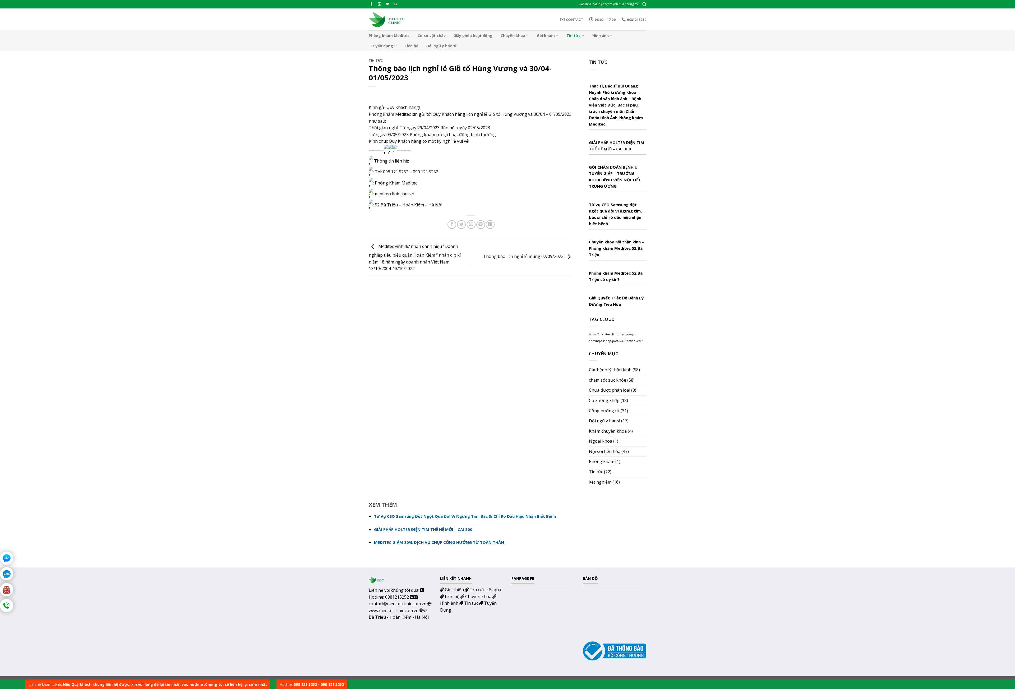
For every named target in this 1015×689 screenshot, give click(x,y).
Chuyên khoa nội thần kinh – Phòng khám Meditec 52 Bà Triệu (616, 248)
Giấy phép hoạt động (472, 35)
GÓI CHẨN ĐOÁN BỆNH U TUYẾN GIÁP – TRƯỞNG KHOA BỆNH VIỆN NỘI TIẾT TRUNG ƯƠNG (615, 176)
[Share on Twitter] (461, 224)
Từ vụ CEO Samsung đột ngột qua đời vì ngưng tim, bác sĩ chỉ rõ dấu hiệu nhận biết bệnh (615, 214)
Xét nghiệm (600, 482)
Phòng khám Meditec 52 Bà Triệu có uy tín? (616, 276)
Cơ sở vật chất (431, 35)
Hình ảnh (600, 35)
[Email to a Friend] (471, 224)
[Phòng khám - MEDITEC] (387, 19)
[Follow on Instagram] (379, 4)
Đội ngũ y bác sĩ (441, 45)
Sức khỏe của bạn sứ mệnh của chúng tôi (608, 4)
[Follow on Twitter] (387, 4)
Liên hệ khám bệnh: (148, 684)
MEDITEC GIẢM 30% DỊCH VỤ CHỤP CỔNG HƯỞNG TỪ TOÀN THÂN (439, 542)
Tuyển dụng (382, 45)
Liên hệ (411, 45)
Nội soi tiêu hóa (604, 451)
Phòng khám (601, 461)
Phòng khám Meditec (389, 35)
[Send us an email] (395, 4)
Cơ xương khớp (604, 400)
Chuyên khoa (513, 35)
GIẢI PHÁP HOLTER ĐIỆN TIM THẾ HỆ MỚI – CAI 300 (616, 145)
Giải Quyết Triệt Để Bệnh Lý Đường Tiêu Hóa (616, 301)
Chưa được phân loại (609, 390)
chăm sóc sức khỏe (607, 380)
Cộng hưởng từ (604, 411)
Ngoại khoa (600, 441)
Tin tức (573, 35)
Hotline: (312, 684)
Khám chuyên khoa (608, 431)
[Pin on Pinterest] (480, 224)
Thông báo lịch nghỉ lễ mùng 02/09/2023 (524, 257)
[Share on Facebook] (451, 224)
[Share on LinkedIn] (490, 224)
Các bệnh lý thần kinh (610, 370)
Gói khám (546, 35)
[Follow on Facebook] (371, 4)
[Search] (644, 4)
